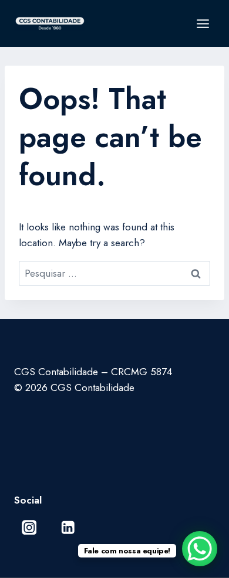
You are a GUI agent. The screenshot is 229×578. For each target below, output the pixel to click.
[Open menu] (202, 23)
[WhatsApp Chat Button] (199, 548)
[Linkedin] (68, 527)
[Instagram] (29, 527)
